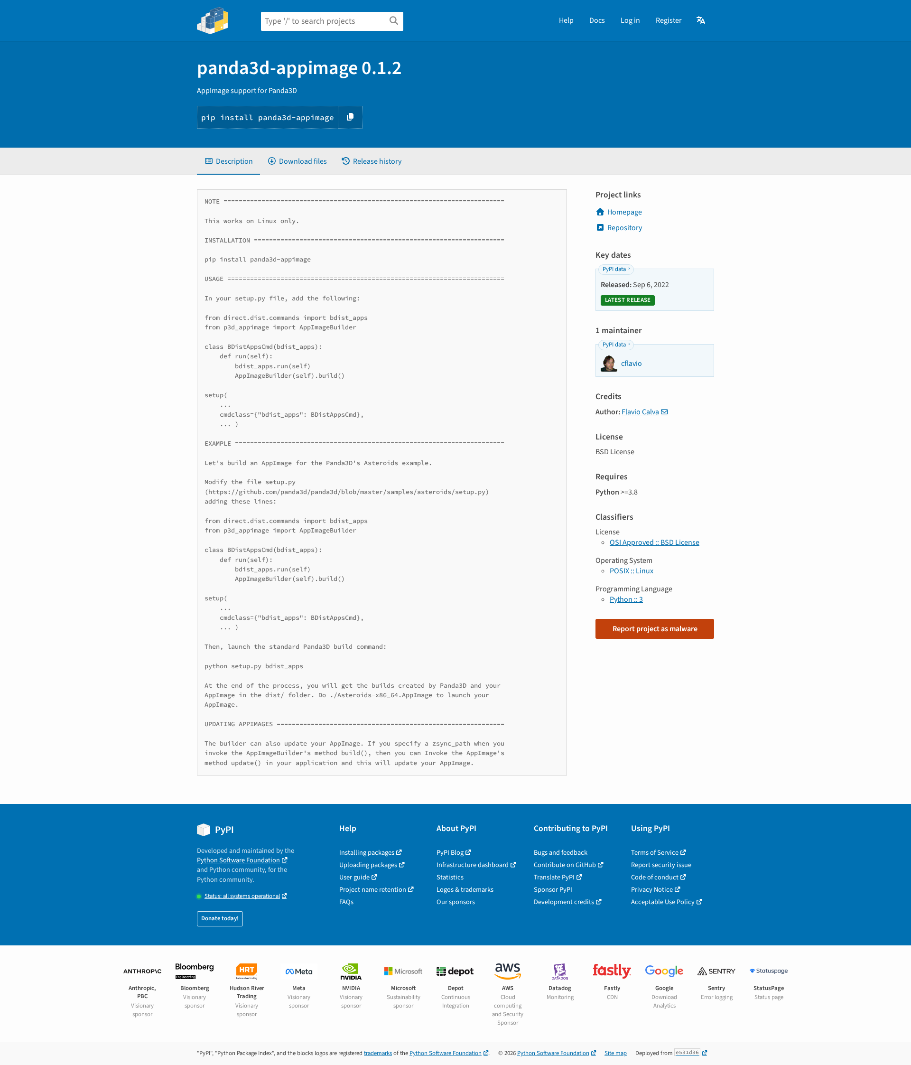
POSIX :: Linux (631, 571)
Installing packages (366, 853)
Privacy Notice (652, 890)
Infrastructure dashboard (473, 865)
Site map (615, 1053)
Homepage (624, 212)
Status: (242, 896)
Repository (624, 228)
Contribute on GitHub (565, 865)
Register (669, 20)
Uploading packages (368, 865)
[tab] (228, 161)
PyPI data (614, 269)
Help (566, 20)
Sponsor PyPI (553, 890)
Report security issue (661, 865)
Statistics (450, 877)
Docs (597, 20)
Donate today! (220, 918)
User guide (354, 877)
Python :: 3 (626, 599)
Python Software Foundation (238, 860)
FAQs (346, 902)
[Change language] (701, 20)
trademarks (378, 1053)
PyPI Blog (450, 853)
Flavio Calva (640, 412)
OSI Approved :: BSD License (654, 542)
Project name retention (372, 890)
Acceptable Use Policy (663, 902)
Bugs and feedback (560, 853)
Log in (630, 20)
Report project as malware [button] (655, 629)
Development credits (564, 902)
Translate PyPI (554, 877)
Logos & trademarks (465, 890)
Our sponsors (456, 902)
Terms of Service (655, 853)
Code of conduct (655, 877)
